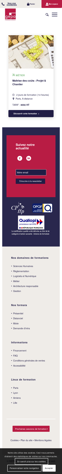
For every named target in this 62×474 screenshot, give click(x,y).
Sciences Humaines (23, 266)
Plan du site (26, 440)
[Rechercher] (45, 14)
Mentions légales (43, 440)
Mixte (16, 323)
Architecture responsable (25, 286)
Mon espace (53, 4)
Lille (15, 402)
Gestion (17, 291)
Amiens (17, 397)
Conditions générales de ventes (29, 360)
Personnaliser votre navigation (24, 468)
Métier (16, 281)
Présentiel (18, 313)
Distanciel (18, 318)
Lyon (15, 392)
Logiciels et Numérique (24, 276)
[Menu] (53, 14)
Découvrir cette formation (25, 113)
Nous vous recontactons (12, 4)
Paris (15, 387)
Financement (19, 350)
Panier (32, 4)
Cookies (14, 440)
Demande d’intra (21, 328)
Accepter (49, 468)
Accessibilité (19, 365)
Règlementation (21, 271)
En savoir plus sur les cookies (31, 461)
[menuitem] (10, 4)
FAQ (15, 355)
